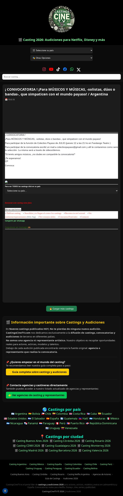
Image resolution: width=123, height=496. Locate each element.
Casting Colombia (73, 464)
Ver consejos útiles (47, 217)
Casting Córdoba (40, 474)
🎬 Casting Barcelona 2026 (61, 450)
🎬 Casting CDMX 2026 (26, 445)
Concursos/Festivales (68, 217)
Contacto (85, 217)
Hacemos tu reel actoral (75, 213)
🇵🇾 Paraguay (46, 423)
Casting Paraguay (53, 468)
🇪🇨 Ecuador (105, 413)
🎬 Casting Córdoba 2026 (64, 441)
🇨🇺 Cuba (92, 413)
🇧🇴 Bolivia (34, 413)
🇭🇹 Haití (83, 418)
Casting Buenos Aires (19, 474)
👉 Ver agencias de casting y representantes (36, 395)
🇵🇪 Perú (60, 423)
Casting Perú (106, 464)
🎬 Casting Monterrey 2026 (93, 445)
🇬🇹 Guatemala (68, 418)
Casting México (36, 464)
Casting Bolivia (90, 468)
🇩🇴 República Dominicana (101, 423)
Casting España (54, 464)
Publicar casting (14, 213)
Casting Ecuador (72, 468)
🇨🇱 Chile (46, 413)
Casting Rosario (57, 474)
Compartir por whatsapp (15, 221)
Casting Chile (91, 464)
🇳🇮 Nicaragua (14, 423)
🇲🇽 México (113, 418)
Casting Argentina (17, 464)
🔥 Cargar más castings (61, 308)
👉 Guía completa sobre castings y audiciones (37, 372)
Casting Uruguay (34, 468)
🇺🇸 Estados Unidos (15, 418)
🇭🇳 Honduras (97, 418)
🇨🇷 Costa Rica (77, 413)
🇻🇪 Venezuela (69, 428)
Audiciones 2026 (70, 478)
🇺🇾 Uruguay (52, 428)
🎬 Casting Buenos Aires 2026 (30, 441)
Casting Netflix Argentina (78, 474)
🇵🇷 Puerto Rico (76, 423)
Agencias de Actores (102, 474)
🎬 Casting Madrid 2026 (29, 450)
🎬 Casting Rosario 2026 (96, 441)
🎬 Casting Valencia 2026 (93, 450)
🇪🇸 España (52, 418)
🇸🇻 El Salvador (36, 418)
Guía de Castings (52, 478)
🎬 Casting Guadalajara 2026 (58, 445)
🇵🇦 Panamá (31, 423)
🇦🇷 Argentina (19, 413)
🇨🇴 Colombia (60, 413)
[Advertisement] (61, 117)
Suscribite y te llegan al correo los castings (43, 213)
